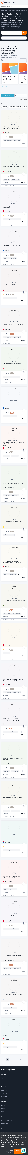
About (2, 1078)
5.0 (6, 137)
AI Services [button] (4, 106)
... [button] (21, 179)
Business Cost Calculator (7, 1120)
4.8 (6, 728)
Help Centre (4, 1096)
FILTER (8, 95)
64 (20, 1059)
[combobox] (11, 33)
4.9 (6, 176)
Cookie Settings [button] (10, 1151)
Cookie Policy (13, 1146)
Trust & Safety (4, 1093)
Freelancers (4, 10)
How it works (4, 1090)
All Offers (5, 86)
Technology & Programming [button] (15, 106)
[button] (25, 2)
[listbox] (14, 73)
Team (2, 1081)
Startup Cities (4, 1123)
